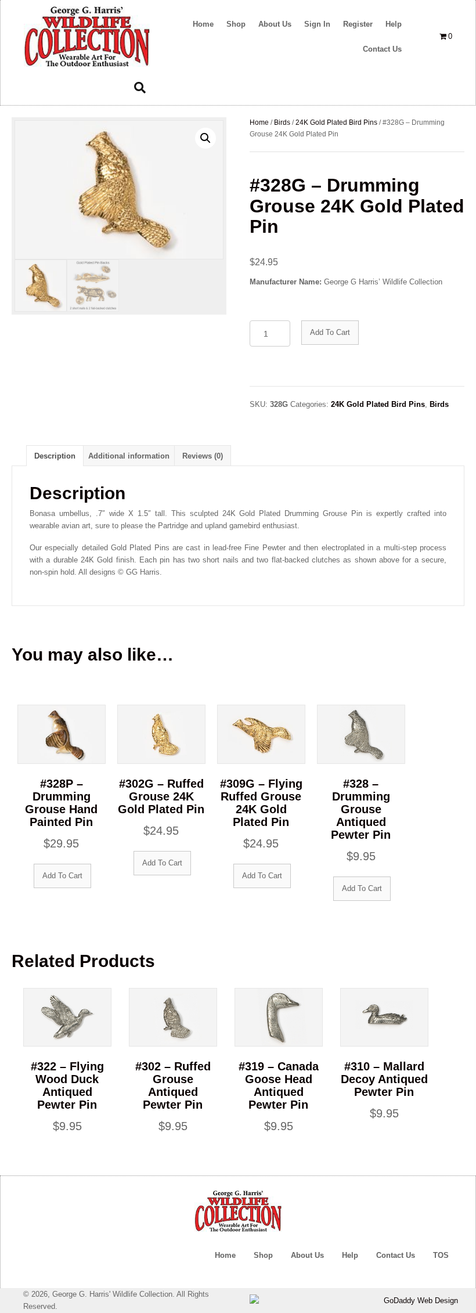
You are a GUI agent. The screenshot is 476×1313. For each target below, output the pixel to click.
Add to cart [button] (62, 875)
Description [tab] (54, 456)
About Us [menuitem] (307, 1255)
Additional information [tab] (129, 456)
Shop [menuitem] (263, 1255)
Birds (282, 122)
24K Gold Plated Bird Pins (336, 122)
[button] (205, 138)
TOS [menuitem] (441, 1255)
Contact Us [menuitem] (395, 1255)
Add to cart (330, 332)
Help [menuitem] (350, 1255)
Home (259, 122)
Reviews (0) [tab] (202, 456)
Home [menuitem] (225, 1255)
